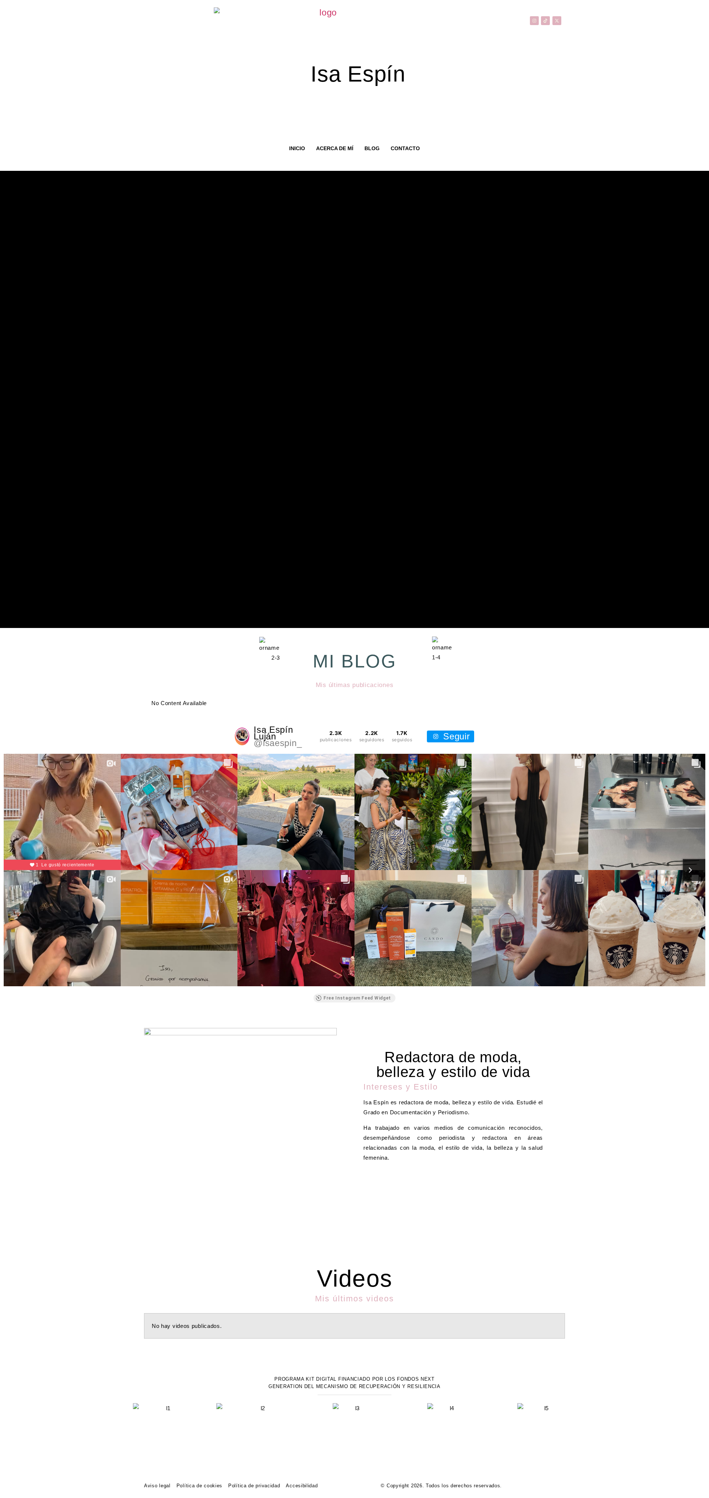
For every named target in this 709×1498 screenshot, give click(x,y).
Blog (372, 148)
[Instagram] (534, 20)
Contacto (405, 148)
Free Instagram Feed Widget (357, 998)
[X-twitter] (556, 20)
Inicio (297, 148)
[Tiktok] (545, 20)
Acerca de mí (334, 148)
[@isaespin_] (242, 736)
